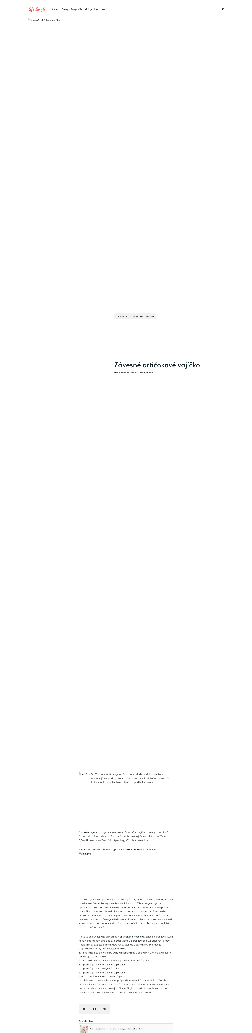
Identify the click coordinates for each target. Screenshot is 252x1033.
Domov (55, 9)
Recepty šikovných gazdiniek (85, 9)
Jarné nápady (122, 316)
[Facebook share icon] (94, 1009)
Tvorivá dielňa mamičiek (143, 316)
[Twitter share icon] (84, 1009)
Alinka (133, 372)
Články (64, 9)
